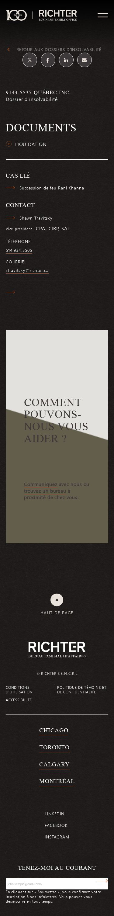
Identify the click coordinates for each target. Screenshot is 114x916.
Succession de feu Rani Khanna (51, 188)
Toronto (54, 747)
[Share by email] (84, 60)
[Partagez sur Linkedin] (66, 60)
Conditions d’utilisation (19, 689)
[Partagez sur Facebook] (48, 60)
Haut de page (57, 613)
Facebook (56, 825)
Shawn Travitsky (36, 218)
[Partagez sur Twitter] (29, 60)
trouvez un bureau (45, 491)
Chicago (53, 730)
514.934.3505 (19, 250)
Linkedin (54, 814)
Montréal (56, 781)
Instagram (57, 837)
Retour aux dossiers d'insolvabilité (59, 49)
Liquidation (31, 144)
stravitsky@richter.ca (27, 270)
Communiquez (40, 484)
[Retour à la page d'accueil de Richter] (57, 649)
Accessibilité (19, 699)
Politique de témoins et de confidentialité (81, 689)
